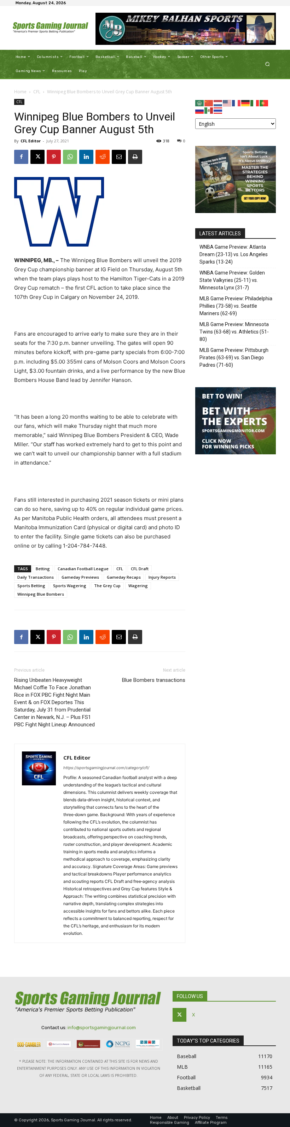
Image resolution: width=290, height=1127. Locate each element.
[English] (227, 102)
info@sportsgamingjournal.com (102, 1027)
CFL (36, 92)
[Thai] (218, 110)
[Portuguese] (264, 102)
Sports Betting (31, 585)
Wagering (138, 585)
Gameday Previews (80, 577)
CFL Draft (140, 568)
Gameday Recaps (124, 577)
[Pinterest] (54, 157)
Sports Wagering (69, 585)
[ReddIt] (102, 157)
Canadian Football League (83, 568)
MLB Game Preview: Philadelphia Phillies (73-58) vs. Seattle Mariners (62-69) (235, 306)
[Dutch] (218, 102)
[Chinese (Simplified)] (209, 102)
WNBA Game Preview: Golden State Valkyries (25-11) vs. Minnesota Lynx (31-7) (232, 280)
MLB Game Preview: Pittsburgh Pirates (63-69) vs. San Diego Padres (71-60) (233, 357)
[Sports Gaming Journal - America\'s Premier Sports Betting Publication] (50, 28)
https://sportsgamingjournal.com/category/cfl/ (106, 767)
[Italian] (255, 102)
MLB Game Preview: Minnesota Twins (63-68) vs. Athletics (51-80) (234, 331)
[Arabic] (199, 102)
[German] (245, 102)
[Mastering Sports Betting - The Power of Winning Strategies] (235, 211)
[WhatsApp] (70, 157)
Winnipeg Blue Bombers (40, 594)
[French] (236, 102)
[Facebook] (21, 157)
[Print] (135, 157)
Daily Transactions (35, 577)
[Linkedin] (86, 157)
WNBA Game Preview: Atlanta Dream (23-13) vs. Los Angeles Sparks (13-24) (233, 254)
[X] (37, 157)
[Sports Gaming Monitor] (235, 452)
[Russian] (199, 110)
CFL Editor (31, 140)
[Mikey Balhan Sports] (185, 29)
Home (20, 92)
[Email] (119, 157)
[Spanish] (209, 110)
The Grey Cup (107, 585)
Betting (43, 568)
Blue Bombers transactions (153, 680)
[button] (267, 64)
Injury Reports (162, 577)
